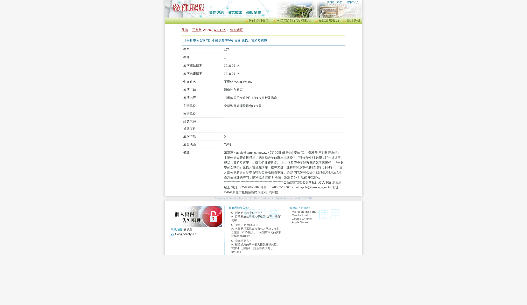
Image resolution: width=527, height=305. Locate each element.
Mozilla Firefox (301, 215)
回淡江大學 (334, 2)
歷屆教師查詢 (328, 20)
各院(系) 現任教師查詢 (294, 20)
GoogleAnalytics (185, 234)
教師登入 (353, 2)
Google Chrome (302, 218)
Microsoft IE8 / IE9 (304, 211)
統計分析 (353, 20)
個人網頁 (236, 30)
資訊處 (188, 229)
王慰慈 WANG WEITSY (209, 30)
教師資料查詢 (259, 20)
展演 (185, 30)
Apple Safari (300, 222)
